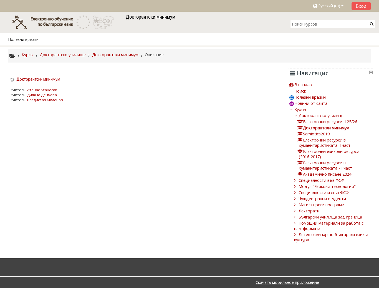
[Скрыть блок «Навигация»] (371, 72)
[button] (330, 6)
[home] (66, 22)
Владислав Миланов (45, 99)
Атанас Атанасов (42, 89)
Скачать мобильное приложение (287, 282)
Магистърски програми (321, 204)
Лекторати (309, 210)
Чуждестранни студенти (322, 198)
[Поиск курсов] (372, 24)
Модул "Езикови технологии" (327, 186)
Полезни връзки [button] (23, 39)
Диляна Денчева (42, 94)
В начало (303, 84)
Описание (154, 54)
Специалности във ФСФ (321, 180)
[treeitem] (331, 84)
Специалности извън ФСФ (324, 192)
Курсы (300, 109)
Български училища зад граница (330, 217)
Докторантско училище (322, 115)
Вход (361, 6)
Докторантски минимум (38, 79)
